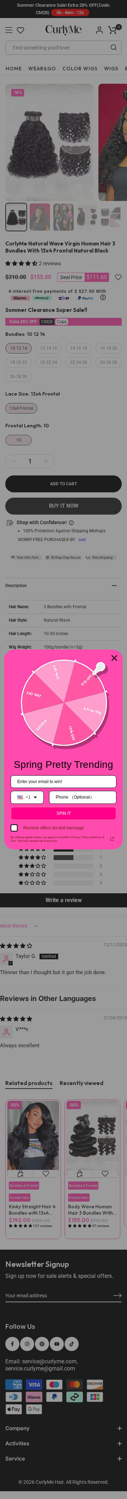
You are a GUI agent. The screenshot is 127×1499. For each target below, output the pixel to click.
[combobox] (27, 797)
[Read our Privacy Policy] (112, 839)
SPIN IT (63, 813)
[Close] (114, 658)
